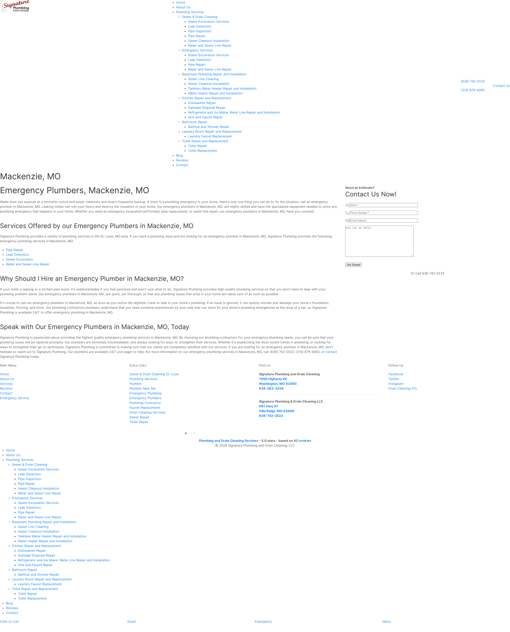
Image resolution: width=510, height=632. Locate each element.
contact (331, 352)
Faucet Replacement (144, 408)
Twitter (393, 379)
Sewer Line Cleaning (203, 79)
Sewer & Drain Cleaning (200, 17)
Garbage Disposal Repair (207, 108)
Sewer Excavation (19, 259)
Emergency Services (197, 50)
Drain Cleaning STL (402, 388)
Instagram (395, 384)
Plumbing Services (190, 12)
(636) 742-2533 (473, 81)
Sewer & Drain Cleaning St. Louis (154, 374)
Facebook (395, 374)
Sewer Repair (139, 417)
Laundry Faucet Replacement (210, 136)
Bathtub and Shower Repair (208, 127)
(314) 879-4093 (473, 90)
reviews (305, 441)
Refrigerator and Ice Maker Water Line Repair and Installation (234, 112)
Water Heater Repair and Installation (215, 93)
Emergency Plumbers (145, 398)
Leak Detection (199, 26)
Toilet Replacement (202, 151)
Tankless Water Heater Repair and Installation (222, 88)
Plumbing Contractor (145, 403)
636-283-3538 (271, 388)
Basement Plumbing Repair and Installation (214, 74)
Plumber (135, 384)
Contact (182, 165)
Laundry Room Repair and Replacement (212, 131)
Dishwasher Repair (202, 103)
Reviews (182, 160)
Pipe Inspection (199, 31)
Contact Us (501, 86)
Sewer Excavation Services (208, 22)
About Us (183, 7)
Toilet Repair (197, 146)
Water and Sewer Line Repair (209, 45)
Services (6, 384)
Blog (179, 155)
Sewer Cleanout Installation (208, 41)
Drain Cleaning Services (147, 412)
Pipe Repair (196, 36)
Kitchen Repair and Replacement (206, 98)
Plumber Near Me (142, 388)
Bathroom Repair (194, 122)
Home (180, 2)
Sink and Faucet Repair (205, 117)
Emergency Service (14, 398)
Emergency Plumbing (145, 393)
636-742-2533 (271, 416)
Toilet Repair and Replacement (205, 141)
